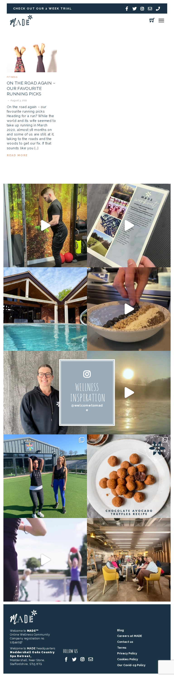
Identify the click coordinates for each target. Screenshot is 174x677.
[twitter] (74, 659)
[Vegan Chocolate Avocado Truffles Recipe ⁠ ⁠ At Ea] (129, 476)
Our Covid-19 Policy (131, 665)
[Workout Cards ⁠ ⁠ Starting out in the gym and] (129, 225)
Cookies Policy (127, 659)
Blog (120, 630)
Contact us (125, 641)
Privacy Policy (127, 653)
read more (17, 155)
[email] (90, 659)
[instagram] (82, 659)
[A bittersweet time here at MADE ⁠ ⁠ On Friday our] (129, 560)
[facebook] (66, 659)
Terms (121, 647)
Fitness (12, 77)
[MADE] (21, 25)
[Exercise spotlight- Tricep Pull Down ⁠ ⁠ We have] (45, 225)
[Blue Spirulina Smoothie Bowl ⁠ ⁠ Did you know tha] (129, 309)
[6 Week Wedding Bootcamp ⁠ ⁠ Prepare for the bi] (45, 476)
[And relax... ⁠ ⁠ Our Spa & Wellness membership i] (45, 309)
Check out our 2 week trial (42, 8)
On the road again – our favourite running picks (31, 88)
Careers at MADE (129, 636)
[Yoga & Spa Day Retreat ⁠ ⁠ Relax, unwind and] (129, 392)
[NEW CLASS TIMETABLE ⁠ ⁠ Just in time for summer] (45, 560)
